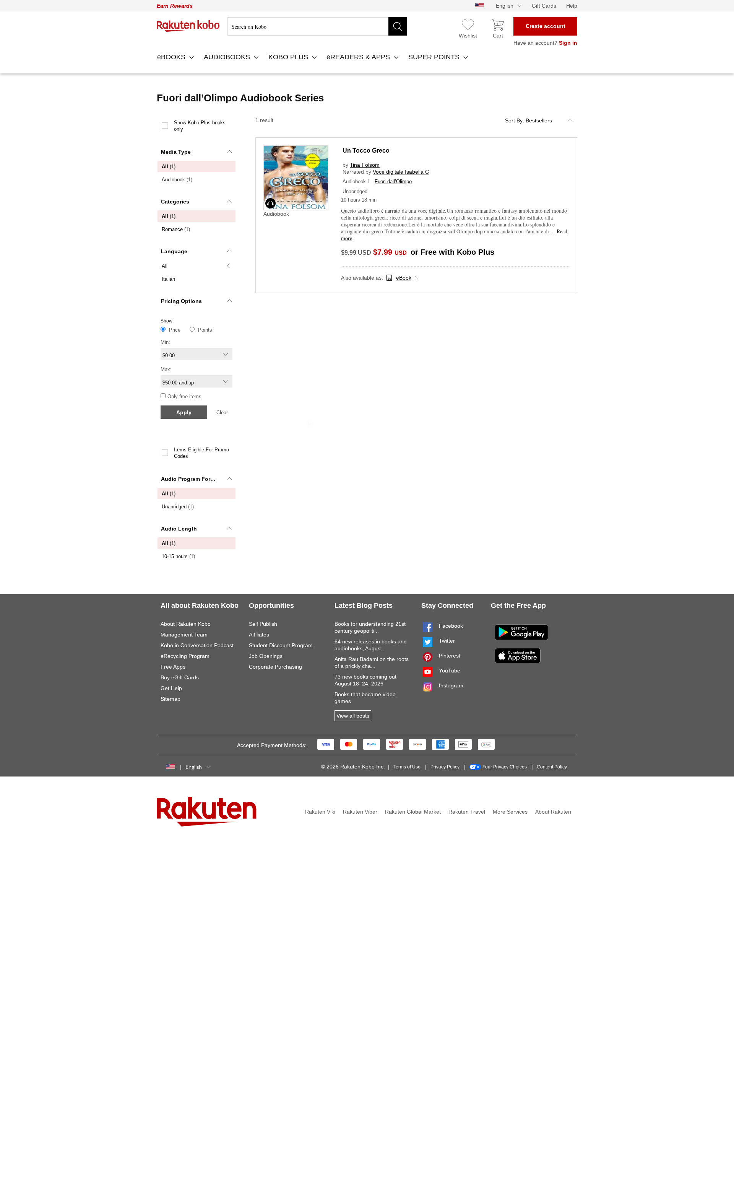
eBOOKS (172, 57)
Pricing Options (181, 301)
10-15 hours (178, 556)
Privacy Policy (445, 767)
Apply (184, 412)
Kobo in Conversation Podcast (197, 645)
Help (571, 6)
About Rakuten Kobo (186, 624)
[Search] (397, 26)
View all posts (352, 716)
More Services (510, 812)
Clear (222, 412)
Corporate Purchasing (275, 667)
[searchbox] (317, 26)
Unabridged (178, 507)
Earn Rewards (175, 6)
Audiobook (177, 179)
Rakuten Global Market (413, 812)
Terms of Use (407, 767)
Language (174, 251)
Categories (175, 202)
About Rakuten (553, 812)
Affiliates (259, 635)
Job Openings (266, 656)
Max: (166, 369)
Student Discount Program (281, 645)
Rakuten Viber (360, 812)
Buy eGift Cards (180, 677)
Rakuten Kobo (188, 26)
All (168, 166)
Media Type (176, 152)
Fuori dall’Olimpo (393, 181)
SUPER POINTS (434, 57)
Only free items (184, 396)
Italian (168, 279)
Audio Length (179, 529)
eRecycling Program (185, 656)
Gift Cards (544, 6)
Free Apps (173, 667)
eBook (403, 278)
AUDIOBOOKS (228, 57)
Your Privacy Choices (504, 767)
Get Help (171, 688)
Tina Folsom (365, 165)
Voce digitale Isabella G (401, 172)
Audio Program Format (190, 479)
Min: (165, 342)
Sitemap (170, 699)
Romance (176, 229)
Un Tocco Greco (366, 150)
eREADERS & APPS (359, 57)
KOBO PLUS (289, 57)
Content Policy (552, 767)
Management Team (184, 635)
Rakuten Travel (466, 812)
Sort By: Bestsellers (528, 120)
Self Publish (263, 624)
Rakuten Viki (320, 812)
